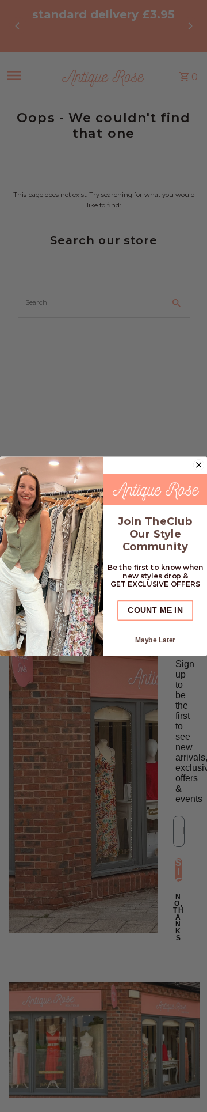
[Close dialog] (198, 464)
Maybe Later (155, 639)
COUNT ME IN (155, 610)
